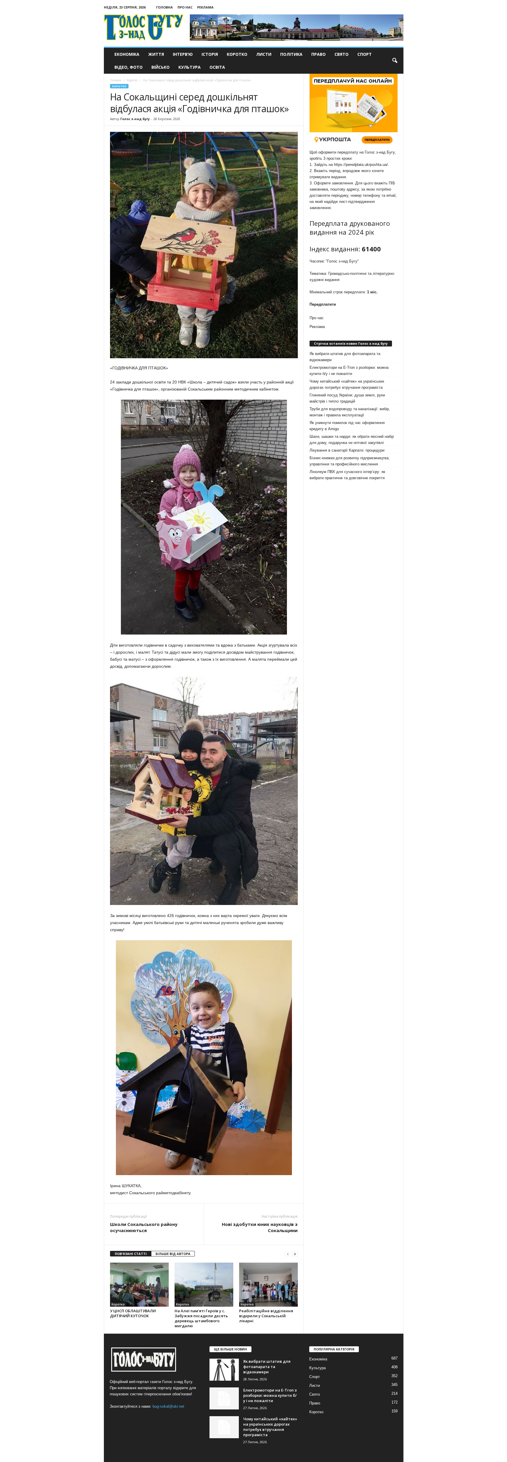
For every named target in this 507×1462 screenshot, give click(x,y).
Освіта (217, 67)
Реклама (205, 7)
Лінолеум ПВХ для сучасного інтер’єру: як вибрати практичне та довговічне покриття (347, 475)
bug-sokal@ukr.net (168, 1406)
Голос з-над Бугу (135, 119)
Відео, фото (128, 67)
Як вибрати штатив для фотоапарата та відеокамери (345, 356)
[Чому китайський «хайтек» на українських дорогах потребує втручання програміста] (224, 1427)
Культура (189, 67)
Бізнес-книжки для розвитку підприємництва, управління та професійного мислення (350, 461)
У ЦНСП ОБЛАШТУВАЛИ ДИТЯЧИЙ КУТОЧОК (133, 1313)
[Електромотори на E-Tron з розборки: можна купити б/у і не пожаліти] (224, 1398)
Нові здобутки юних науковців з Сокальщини (260, 1227)
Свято (341, 54)
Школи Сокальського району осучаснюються (144, 1227)
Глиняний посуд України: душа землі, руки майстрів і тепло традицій (347, 398)
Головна (164, 7)
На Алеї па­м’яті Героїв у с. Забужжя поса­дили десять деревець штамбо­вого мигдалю (201, 1318)
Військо (160, 67)
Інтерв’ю (183, 54)
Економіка (126, 54)
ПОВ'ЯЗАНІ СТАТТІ (131, 1253)
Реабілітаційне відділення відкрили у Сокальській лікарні (266, 1315)
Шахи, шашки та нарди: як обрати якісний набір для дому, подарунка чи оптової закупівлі (352, 439)
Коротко (237, 54)
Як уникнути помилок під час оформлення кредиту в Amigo (347, 425)
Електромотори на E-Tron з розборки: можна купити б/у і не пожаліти (349, 370)
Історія (210, 54)
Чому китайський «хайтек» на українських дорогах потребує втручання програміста (347, 384)
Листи (263, 54)
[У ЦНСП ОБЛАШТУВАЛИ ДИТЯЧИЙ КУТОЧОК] (139, 1285)
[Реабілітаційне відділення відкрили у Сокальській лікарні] (268, 1285)
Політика (291, 54)
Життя (156, 54)
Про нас (185, 7)
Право (318, 54)
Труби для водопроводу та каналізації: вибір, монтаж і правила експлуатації (350, 412)
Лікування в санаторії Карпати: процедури (347, 450)
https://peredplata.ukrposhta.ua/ (361, 164)
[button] (394, 60)
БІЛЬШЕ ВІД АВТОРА (173, 1253)
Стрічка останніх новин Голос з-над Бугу (351, 343)
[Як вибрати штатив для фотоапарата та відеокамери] (224, 1370)
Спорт (364, 54)
